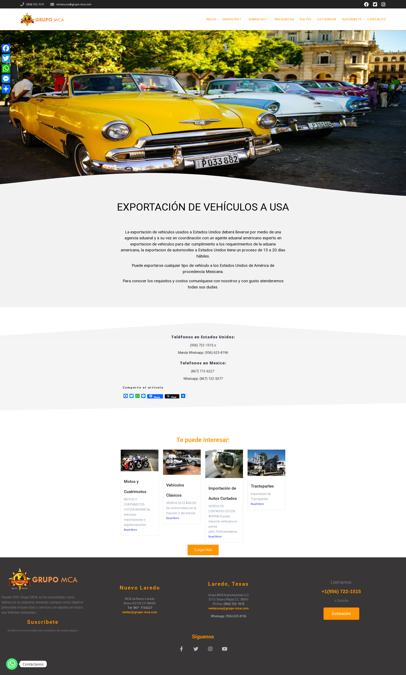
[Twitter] (196, 649)
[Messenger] (6, 79)
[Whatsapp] (12, 664)
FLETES (305, 19)
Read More (130, 530)
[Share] (6, 89)
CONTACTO (376, 19)
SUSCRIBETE (352, 19)
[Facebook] (181, 649)
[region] (203, 115)
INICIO (211, 19)
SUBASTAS (256, 19)
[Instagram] (210, 649)
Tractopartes (262, 486)
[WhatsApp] (6, 68)
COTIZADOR (326, 19)
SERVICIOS (230, 19)
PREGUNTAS (284, 19)
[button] (201, 197)
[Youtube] (224, 649)
